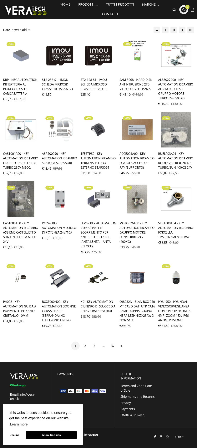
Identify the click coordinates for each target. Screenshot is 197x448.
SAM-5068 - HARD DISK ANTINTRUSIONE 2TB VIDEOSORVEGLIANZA (135, 84)
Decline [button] (14, 434)
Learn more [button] (19, 424)
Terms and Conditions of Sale (136, 388)
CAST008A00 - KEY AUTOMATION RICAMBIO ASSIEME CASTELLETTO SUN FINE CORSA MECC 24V (20, 232)
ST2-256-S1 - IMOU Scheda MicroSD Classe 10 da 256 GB (57, 84)
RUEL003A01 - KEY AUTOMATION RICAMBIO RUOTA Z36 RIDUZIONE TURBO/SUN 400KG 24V (175, 161)
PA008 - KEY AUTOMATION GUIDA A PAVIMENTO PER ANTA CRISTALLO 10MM (19, 309)
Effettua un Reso (132, 415)
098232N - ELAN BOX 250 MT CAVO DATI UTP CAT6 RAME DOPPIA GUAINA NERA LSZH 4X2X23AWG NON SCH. (137, 311)
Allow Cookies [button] (51, 434)
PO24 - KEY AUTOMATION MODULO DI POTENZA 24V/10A (59, 227)
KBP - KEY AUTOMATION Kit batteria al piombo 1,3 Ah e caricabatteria (20, 87)
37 (112, 346)
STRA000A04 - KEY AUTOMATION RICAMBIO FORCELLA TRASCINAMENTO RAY (175, 230)
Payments (127, 409)
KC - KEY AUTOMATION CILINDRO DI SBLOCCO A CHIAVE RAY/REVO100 (98, 306)
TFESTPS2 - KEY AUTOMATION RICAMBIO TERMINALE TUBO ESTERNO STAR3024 (98, 161)
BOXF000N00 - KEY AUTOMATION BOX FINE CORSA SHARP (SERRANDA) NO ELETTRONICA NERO (59, 311)
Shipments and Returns (137, 396)
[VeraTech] (25, 9)
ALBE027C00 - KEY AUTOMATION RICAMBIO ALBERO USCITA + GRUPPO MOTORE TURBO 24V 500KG (175, 89)
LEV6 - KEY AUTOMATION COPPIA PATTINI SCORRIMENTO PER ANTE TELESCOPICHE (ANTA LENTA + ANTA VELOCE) (98, 234)
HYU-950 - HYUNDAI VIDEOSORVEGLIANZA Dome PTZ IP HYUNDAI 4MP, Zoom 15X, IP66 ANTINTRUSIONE (174, 311)
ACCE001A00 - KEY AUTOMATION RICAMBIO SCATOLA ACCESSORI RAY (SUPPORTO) (136, 161)
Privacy (125, 403)
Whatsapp (18, 385)
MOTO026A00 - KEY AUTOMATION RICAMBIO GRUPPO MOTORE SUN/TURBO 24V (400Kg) (136, 232)
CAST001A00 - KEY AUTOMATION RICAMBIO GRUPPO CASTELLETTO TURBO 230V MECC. (20, 161)
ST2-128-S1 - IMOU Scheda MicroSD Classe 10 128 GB (94, 84)
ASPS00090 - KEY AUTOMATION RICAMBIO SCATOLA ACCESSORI (59, 158)
